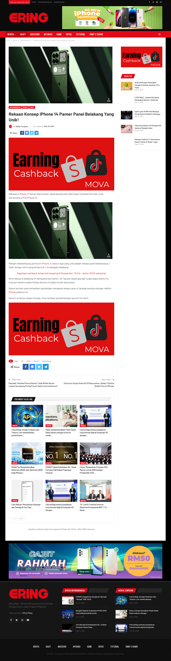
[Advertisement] (142, 194)
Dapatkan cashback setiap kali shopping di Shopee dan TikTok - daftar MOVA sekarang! (61, 273)
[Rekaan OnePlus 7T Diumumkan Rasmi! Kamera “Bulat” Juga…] (126, 143)
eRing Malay (27, 613)
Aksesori (35, 34)
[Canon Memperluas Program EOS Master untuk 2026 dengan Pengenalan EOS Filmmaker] (95, 453)
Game (59, 34)
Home (34, 2)
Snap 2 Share (96, 34)
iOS (22, 361)
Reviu (69, 34)
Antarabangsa (15, 107)
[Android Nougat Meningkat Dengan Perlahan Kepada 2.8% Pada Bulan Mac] (126, 86)
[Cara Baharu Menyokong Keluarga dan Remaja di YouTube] (27, 491)
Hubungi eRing (59, 2)
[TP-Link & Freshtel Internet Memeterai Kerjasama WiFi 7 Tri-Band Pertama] (95, 491)
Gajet (23, 34)
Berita (10, 34)
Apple (16, 361)
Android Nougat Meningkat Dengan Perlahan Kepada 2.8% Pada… (147, 85)
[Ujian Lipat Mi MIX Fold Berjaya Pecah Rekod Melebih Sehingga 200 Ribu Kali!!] (126, 115)
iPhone (23, 193)
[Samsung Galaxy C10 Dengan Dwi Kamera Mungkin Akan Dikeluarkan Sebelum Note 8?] (126, 129)
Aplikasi (48, 34)
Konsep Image (46, 361)
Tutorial (80, 34)
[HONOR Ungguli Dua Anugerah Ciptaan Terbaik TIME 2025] (68, 600)
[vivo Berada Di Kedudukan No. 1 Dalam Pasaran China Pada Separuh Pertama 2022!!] (68, 628)
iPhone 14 (36, 361)
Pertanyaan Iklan (45, 2)
